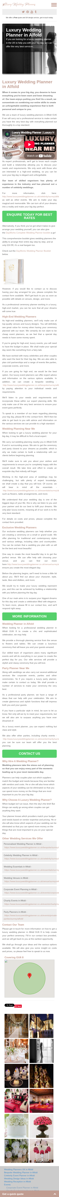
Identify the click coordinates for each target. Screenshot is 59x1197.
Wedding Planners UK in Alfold (18, 1169)
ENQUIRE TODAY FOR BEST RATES (29, 216)
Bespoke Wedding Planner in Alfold (21, 1172)
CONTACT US (29, 753)
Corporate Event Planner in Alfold (22, 1187)
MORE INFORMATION (29, 616)
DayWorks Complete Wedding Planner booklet (28, 232)
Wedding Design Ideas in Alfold (19, 1178)
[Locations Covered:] (3, 4)
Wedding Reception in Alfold (17, 1181)
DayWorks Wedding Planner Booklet (33, 251)
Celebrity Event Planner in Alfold (19, 1175)
